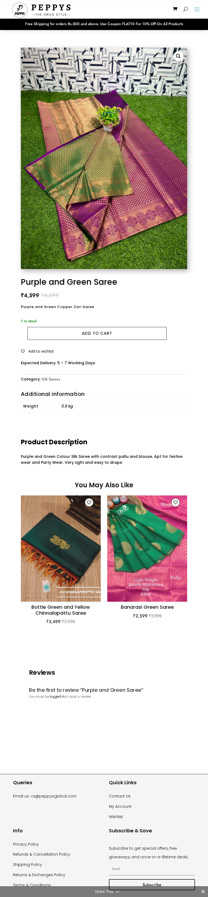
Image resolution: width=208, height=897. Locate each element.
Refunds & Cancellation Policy (41, 854)
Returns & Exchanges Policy (39, 875)
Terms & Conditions (32, 885)
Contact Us (120, 796)
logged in (57, 696)
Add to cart (97, 333)
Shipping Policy (27, 864)
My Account (120, 806)
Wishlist (116, 816)
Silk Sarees (51, 379)
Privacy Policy (26, 844)
